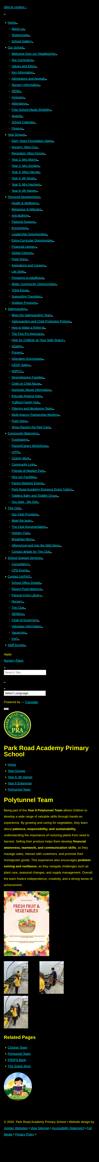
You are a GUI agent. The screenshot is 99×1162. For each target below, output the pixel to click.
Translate (31, 702)
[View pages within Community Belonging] (39, 434)
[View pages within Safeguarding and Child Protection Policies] (71, 322)
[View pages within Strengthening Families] (44, 378)
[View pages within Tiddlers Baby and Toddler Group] (58, 496)
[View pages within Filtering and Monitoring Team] (53, 409)
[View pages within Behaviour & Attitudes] (42, 210)
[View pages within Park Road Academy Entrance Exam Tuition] (73, 490)
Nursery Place (13, 660)
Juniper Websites (16, 1128)
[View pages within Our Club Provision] (38, 515)
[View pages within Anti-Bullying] (29, 216)
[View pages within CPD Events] (29, 571)
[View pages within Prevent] (23, 353)
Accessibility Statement (68, 1128)
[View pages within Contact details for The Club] (51, 552)
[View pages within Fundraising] (28, 440)
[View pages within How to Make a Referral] (45, 328)
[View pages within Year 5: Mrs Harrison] (41, 185)
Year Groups (16, 771)
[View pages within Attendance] (28, 104)
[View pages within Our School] (24, 48)
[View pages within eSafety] (23, 347)
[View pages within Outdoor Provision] (37, 303)
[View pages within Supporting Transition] (42, 297)
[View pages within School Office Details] (41, 583)
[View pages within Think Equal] (29, 291)
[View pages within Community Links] (36, 465)
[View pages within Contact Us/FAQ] (31, 577)
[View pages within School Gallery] (32, 42)
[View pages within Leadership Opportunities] (47, 235)
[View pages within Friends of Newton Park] (45, 471)
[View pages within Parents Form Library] (42, 596)
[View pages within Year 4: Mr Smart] (36, 179)
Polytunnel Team (19, 789)
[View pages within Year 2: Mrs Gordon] (39, 166)
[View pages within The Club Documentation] (47, 527)
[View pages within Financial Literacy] (36, 247)
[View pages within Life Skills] (25, 272)
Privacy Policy (24, 1134)
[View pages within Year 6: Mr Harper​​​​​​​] (37, 191)
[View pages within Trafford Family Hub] (40, 403)
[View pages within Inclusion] (24, 98)
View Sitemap (39, 1128)
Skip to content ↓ (15, 7)
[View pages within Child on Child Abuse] (41, 384)
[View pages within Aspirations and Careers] (46, 266)
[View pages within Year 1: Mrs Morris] (38, 160)
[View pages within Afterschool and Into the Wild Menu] (61, 546)
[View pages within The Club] (25, 608)
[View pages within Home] (17, 23)
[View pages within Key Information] (34, 73)
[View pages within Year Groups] (26, 135)
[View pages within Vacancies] (26, 633)
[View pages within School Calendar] (35, 123)
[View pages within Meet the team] (32, 521)
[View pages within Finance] (23, 129)
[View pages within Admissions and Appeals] (46, 79)
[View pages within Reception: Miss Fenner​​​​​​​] (45, 154)
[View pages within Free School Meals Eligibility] (51, 110)
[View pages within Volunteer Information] (42, 627)
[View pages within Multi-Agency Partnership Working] (59, 415)
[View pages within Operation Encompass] (43, 359)
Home (12, 764)
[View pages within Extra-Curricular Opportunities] (53, 241)
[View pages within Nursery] (23, 602)
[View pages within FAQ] (18, 639)
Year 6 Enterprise (20, 783)
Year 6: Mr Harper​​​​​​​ (20, 777)
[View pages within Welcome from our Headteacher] (56, 54)
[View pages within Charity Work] (30, 459)
